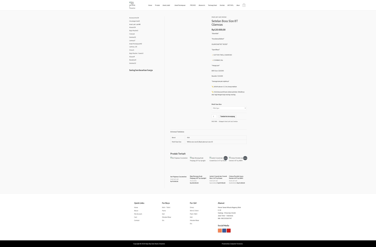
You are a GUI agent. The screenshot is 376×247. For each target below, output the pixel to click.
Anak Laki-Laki (216, 17)
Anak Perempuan (180, 5)
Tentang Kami (212, 5)
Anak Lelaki (166, 5)
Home (150, 5)
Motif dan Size (217, 104)
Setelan (224, 17)
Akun (238, 5)
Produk (157, 5)
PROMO (193, 5)
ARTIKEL (230, 5)
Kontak (222, 5)
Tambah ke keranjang (227, 116)
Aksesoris (202, 5)
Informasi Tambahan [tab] (177, 132)
